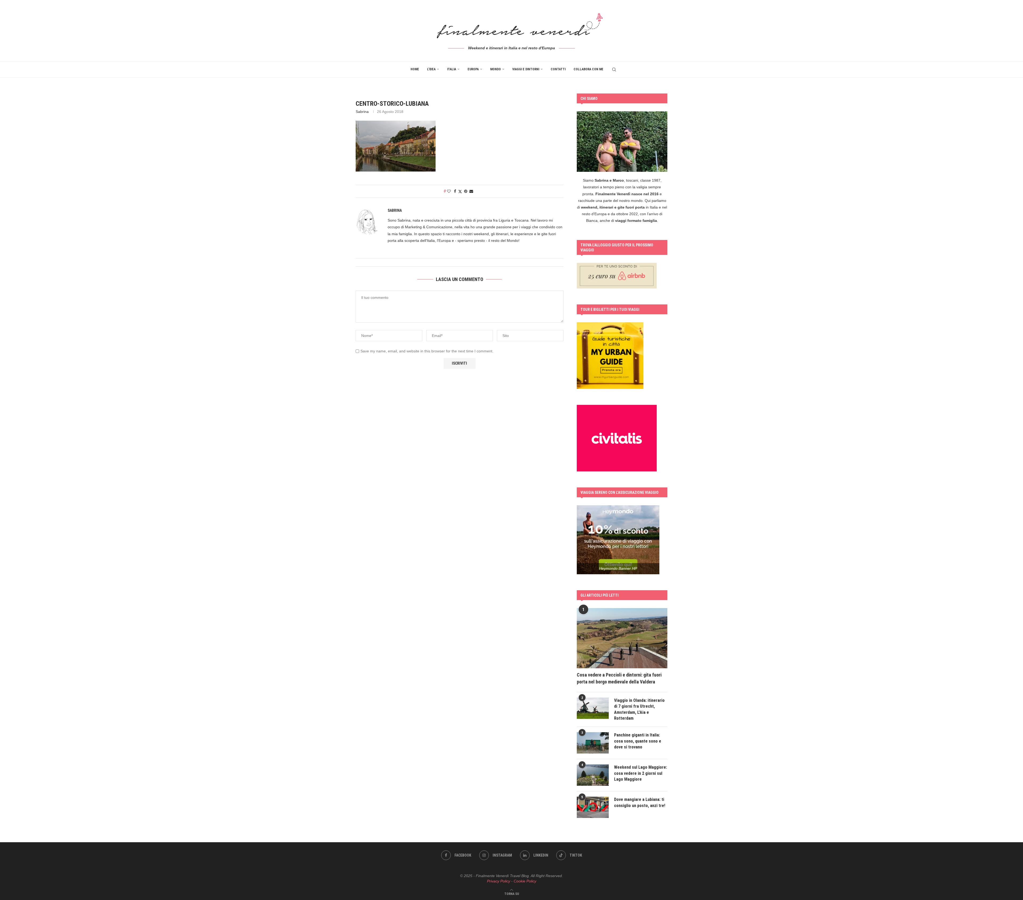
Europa (473, 69)
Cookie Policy (525, 881)
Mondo (495, 69)
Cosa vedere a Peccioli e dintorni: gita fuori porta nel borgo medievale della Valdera (619, 678)
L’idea (431, 69)
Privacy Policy (498, 881)
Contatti (558, 69)
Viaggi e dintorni (525, 69)
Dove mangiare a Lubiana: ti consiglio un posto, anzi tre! (639, 802)
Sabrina (362, 111)
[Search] (614, 69)
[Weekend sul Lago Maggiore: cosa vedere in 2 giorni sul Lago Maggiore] (593, 775)
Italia (451, 69)
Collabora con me (588, 69)
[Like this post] (449, 191)
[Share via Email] (471, 191)
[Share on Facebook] (455, 191)
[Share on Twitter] (460, 191)
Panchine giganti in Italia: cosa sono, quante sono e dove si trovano (637, 741)
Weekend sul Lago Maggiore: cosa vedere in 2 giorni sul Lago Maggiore (640, 773)
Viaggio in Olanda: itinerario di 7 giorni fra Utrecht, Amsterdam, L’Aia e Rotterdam (639, 709)
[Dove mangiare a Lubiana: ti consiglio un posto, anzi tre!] (593, 807)
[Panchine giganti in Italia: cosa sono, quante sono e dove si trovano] (593, 743)
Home (415, 69)
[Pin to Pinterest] (465, 191)
